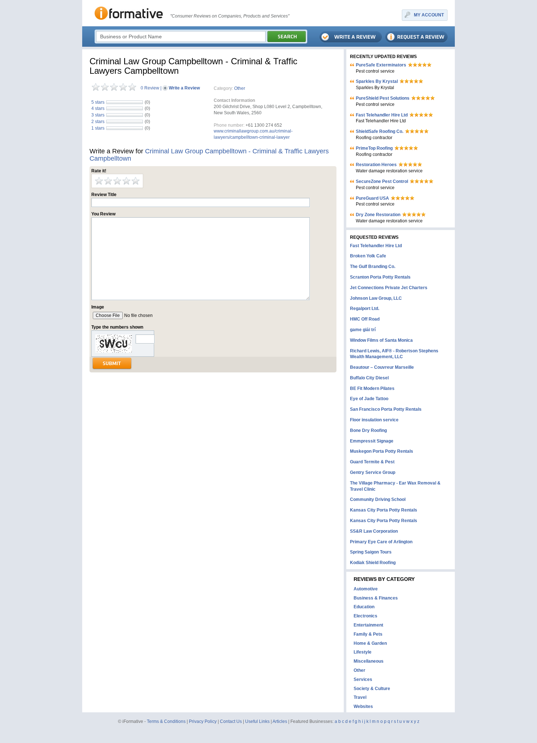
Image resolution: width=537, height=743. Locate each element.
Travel (360, 697)
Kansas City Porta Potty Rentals (383, 510)
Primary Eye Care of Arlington (381, 541)
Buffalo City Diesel (369, 377)
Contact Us (231, 721)
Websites (363, 706)
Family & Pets (368, 634)
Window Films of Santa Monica (381, 340)
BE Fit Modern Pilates (372, 388)
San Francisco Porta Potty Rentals (386, 409)
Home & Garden (370, 643)
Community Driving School (377, 499)
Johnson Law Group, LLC (376, 298)
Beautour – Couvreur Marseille (382, 367)
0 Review (150, 88)
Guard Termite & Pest (372, 461)
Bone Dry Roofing (368, 430)
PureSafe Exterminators (381, 65)
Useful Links (257, 721)
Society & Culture (372, 688)
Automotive (366, 588)
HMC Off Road (365, 319)
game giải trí (363, 329)
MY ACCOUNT (429, 15)
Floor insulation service (374, 419)
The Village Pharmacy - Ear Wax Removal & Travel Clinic (395, 486)
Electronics (365, 615)
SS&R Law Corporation (374, 531)
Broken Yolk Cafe (368, 255)
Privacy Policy (203, 721)
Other (239, 88)
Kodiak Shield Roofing (373, 562)
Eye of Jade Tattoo (369, 398)
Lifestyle (363, 652)
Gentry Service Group (372, 472)
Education (364, 606)
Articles (280, 721)
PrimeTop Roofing (374, 148)
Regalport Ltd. (364, 308)
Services (363, 679)
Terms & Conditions (166, 721)
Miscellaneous (369, 661)
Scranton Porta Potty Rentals (380, 277)
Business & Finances (376, 598)
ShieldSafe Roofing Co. (379, 131)
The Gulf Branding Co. (372, 266)
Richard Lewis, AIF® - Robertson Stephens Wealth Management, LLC (394, 354)
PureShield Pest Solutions (383, 98)
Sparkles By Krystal (377, 81)
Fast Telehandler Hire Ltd (382, 115)
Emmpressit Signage (371, 441)
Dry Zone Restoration (378, 214)
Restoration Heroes (376, 164)
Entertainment (368, 625)
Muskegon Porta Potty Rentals (381, 451)
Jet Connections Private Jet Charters (388, 287)
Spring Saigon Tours (371, 552)
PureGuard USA (372, 198)
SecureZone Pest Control (382, 181)
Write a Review (184, 88)
